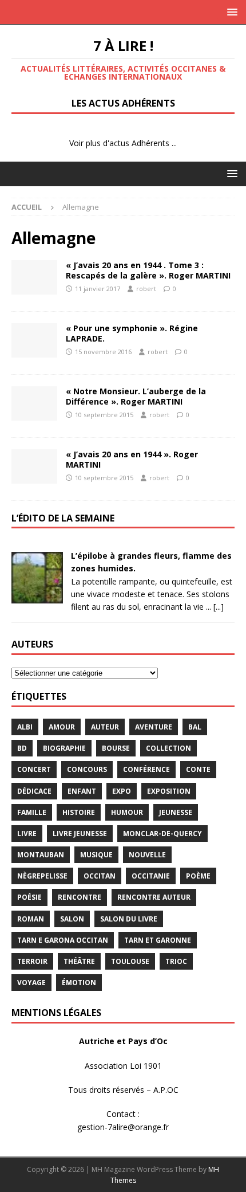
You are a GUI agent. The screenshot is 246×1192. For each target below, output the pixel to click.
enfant (82, 791)
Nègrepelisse (42, 876)
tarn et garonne (157, 940)
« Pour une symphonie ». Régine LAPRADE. (132, 333)
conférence (146, 769)
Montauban (40, 855)
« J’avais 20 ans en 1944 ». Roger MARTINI (132, 459)
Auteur (105, 727)
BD (22, 748)
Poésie (29, 897)
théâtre (79, 961)
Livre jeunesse (80, 833)
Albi (25, 727)
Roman (30, 919)
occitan (100, 876)
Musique (96, 855)
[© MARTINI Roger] (34, 277)
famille (31, 812)
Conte (198, 769)
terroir (32, 961)
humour (127, 812)
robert (146, 288)
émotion (79, 982)
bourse (116, 748)
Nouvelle (147, 855)
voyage (31, 982)
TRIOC (176, 961)
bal (194, 727)
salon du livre (128, 919)
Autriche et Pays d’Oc (123, 1041)
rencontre (79, 897)
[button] (230, 12)
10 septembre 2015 (104, 414)
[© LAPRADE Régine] (34, 340)
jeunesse (175, 812)
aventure (153, 727)
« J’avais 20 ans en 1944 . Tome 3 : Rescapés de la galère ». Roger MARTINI (148, 270)
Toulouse (130, 961)
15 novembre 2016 (103, 351)
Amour (62, 727)
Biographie (64, 748)
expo (121, 791)
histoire (78, 812)
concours (87, 769)
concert (34, 769)
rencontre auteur (154, 897)
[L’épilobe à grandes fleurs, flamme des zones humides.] (37, 596)
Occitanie (151, 876)
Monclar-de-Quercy (162, 833)
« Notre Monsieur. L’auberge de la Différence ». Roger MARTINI (136, 396)
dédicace (34, 791)
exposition (169, 791)
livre (27, 833)
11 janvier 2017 (97, 288)
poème (198, 876)
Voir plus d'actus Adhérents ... (123, 143)
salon (72, 919)
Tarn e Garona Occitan (62, 940)
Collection (168, 748)
